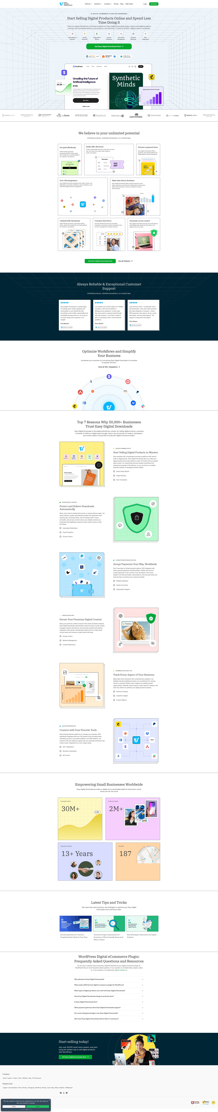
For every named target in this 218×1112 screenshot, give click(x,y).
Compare (107, 4)
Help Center (129, 4)
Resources (135, 961)
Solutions (97, 4)
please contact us (121, 970)
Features (88, 4)
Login (145, 4)
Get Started (154, 4)
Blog (121, 4)
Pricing (116, 4)
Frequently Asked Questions (96, 961)
